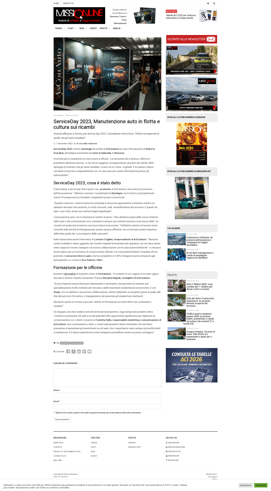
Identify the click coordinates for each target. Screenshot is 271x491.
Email (56, 401)
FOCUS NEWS (174, 228)
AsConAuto (65, 343)
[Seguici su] (208, 3)
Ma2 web (57, 460)
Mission (132, 442)
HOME (56, 3)
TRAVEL (58, 28)
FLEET (71, 28)
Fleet (93, 447)
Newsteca (58, 442)
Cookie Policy (60, 456)
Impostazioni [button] (245, 485)
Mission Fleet (72, 115)
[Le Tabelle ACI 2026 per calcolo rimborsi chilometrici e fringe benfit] (192, 365)
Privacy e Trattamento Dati (66, 451)
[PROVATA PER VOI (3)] (192, 93)
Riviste (103, 28)
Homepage (58, 115)
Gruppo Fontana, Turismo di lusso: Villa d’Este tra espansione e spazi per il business (200, 335)
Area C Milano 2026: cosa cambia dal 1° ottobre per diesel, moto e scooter (199, 287)
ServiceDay (70, 274)
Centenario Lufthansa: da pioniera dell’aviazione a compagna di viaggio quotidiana (199, 241)
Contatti (57, 447)
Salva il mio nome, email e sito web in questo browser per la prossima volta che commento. (98, 412)
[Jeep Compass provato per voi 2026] (192, 60)
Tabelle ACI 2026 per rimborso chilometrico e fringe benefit (181, 16)
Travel (94, 442)
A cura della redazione (87, 143)
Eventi (93, 28)
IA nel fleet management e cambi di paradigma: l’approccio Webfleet (199, 255)
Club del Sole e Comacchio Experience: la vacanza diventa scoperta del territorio (200, 302)
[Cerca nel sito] (214, 3)
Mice (93, 451)
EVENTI (94, 456)
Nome (56, 390)
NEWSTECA (68, 3)
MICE (81, 28)
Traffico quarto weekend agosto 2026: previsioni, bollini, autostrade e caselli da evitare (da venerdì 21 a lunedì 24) (198, 318)
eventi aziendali (77, 343)
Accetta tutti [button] (261, 485)
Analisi (116, 28)
